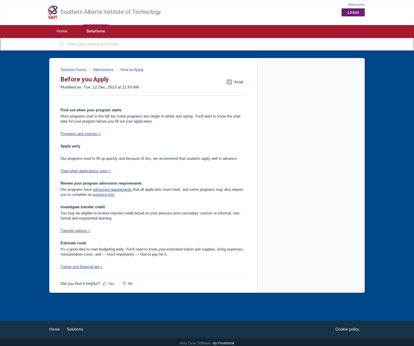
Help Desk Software (196, 343)
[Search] (61, 44)
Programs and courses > (81, 134)
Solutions (95, 31)
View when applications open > (86, 171)
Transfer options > (75, 231)
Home (62, 31)
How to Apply (132, 69)
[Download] (196, 99)
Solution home (74, 69)
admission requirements (112, 189)
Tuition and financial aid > (82, 267)
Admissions (103, 69)
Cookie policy (347, 329)
